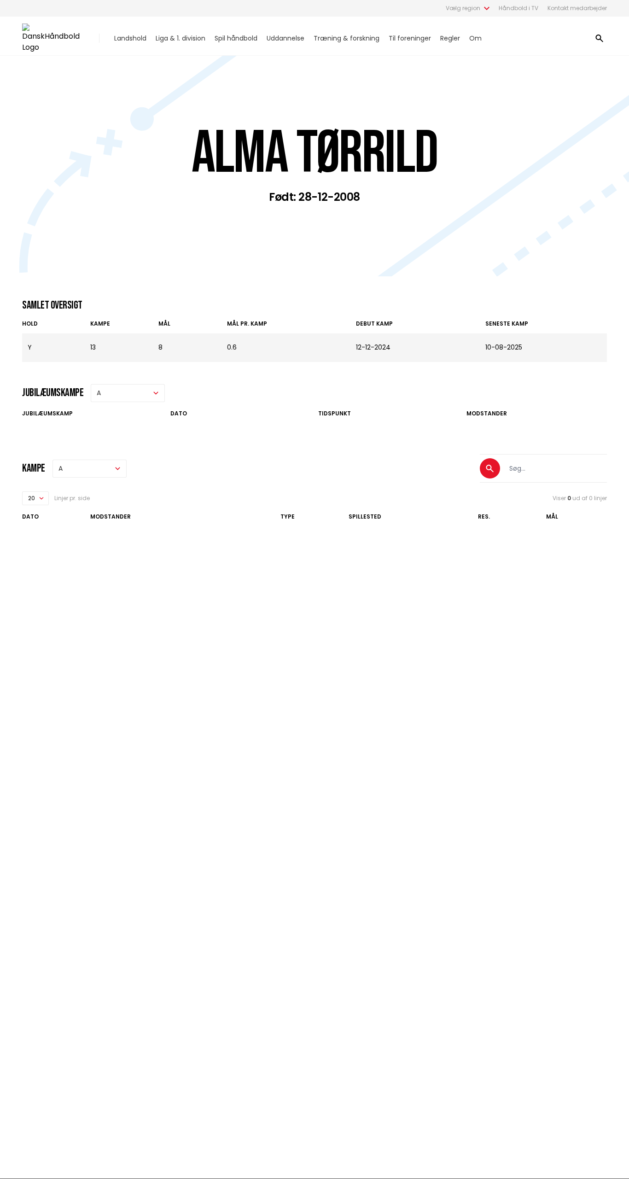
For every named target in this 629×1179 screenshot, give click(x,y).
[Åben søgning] (599, 38)
